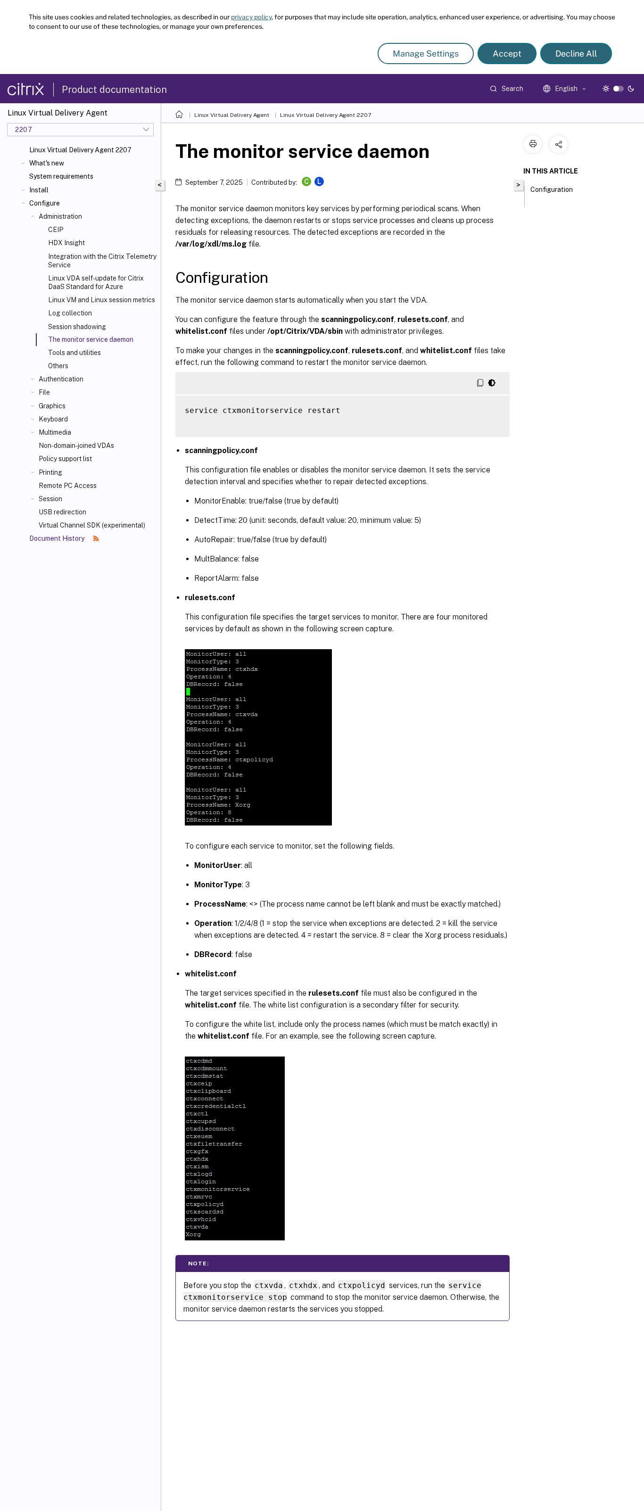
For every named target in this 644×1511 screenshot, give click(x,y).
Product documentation (114, 89)
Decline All (576, 53)
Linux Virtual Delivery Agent (231, 115)
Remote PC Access (68, 485)
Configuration (551, 189)
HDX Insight (66, 243)
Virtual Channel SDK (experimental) (92, 525)
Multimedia (55, 432)
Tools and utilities (74, 352)
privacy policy (251, 17)
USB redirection (62, 512)
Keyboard (53, 419)
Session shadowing (77, 326)
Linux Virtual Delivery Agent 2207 (80, 150)
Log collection (70, 313)
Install (39, 190)
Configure (44, 203)
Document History (57, 538)
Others (58, 366)
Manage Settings (426, 53)
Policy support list (65, 458)
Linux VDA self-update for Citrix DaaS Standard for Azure (96, 282)
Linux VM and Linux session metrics (101, 300)
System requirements (61, 176)
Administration (60, 216)
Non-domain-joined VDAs (76, 445)
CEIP (55, 229)
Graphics (52, 406)
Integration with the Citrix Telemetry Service (102, 261)
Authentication (61, 379)
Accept (507, 53)
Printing (50, 472)
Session (50, 499)
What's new (46, 163)
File (44, 392)
